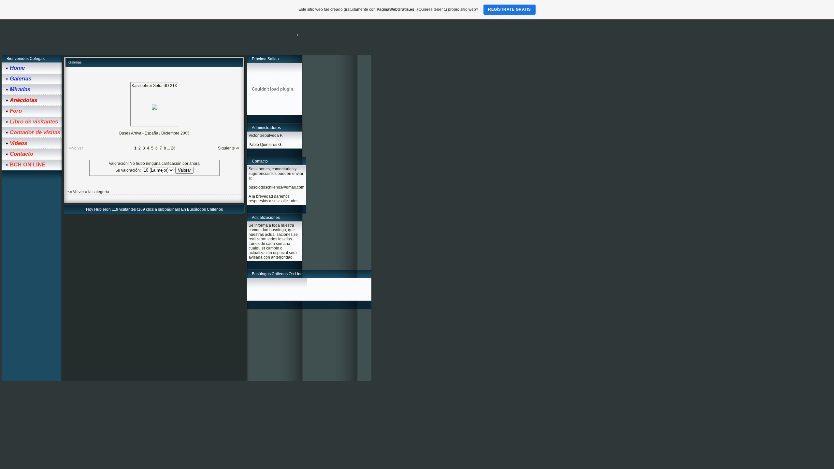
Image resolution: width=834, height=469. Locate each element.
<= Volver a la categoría (88, 192)
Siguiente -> (228, 148)
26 (173, 148)
